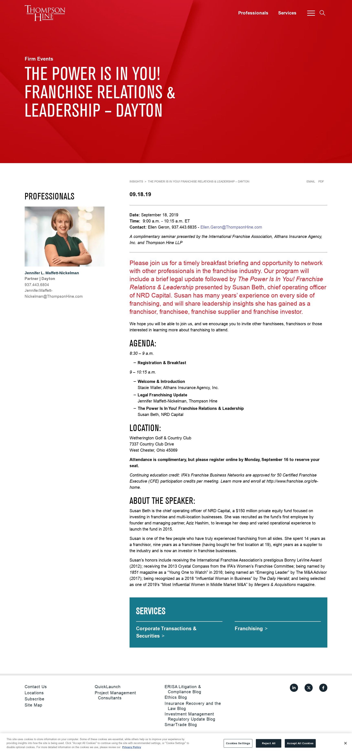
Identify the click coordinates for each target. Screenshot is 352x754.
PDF (321, 181)
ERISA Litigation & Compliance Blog (183, 689)
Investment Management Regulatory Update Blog (190, 716)
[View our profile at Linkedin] (294, 688)
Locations (34, 692)
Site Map (33, 705)
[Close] (345, 743)
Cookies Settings (238, 743)
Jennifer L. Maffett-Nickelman (52, 273)
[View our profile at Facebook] (323, 688)
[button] (311, 13)
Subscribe (34, 699)
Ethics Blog (176, 697)
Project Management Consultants (115, 695)
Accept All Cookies (300, 743)
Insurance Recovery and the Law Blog (193, 706)
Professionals (253, 13)
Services (287, 13)
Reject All (268, 743)
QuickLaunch (108, 686)
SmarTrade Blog (181, 724)
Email (311, 181)
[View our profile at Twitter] (309, 688)
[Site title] (45, 13)
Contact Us (36, 686)
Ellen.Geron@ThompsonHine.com (231, 227)
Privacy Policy (131, 747)
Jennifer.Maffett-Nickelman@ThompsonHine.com (54, 293)
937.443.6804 (37, 284)
